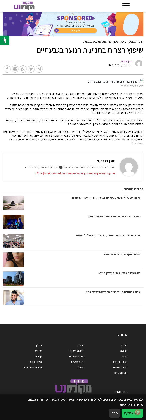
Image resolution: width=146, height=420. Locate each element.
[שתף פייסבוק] (7, 69)
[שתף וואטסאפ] (23, 69)
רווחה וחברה (121, 391)
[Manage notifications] (137, 412)
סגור (115, 413)
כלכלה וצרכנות (77, 356)
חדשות (81, 345)
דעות (124, 356)
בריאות (123, 351)
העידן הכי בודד (120, 362)
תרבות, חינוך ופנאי (32, 367)
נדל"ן (39, 345)
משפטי (81, 367)
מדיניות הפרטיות (131, 404)
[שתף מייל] (15, 69)
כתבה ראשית (78, 362)
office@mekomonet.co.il (51, 173)
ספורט (38, 351)
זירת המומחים (120, 367)
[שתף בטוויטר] (31, 69)
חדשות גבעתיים (136, 41)
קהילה (124, 41)
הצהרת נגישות (120, 373)
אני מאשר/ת (132, 413)
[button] (4, 40)
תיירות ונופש (36, 362)
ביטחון (124, 345)
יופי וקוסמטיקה (77, 351)
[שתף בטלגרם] (39, 69)
